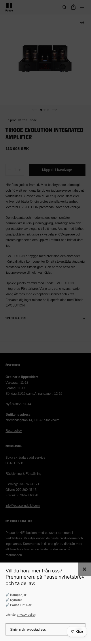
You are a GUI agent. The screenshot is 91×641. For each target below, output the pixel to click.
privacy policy (26, 614)
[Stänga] (84, 569)
